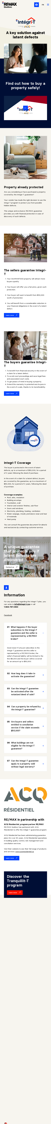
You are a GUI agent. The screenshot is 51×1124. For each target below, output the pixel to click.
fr (43, 5)
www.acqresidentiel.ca (24, 851)
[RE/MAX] (8, 5)
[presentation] (25, 633)
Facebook (8, 615)
